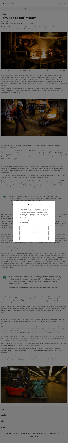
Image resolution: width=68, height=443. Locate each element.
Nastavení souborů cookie (34, 238)
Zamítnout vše (34, 233)
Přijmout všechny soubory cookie (34, 228)
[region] (34, 221)
